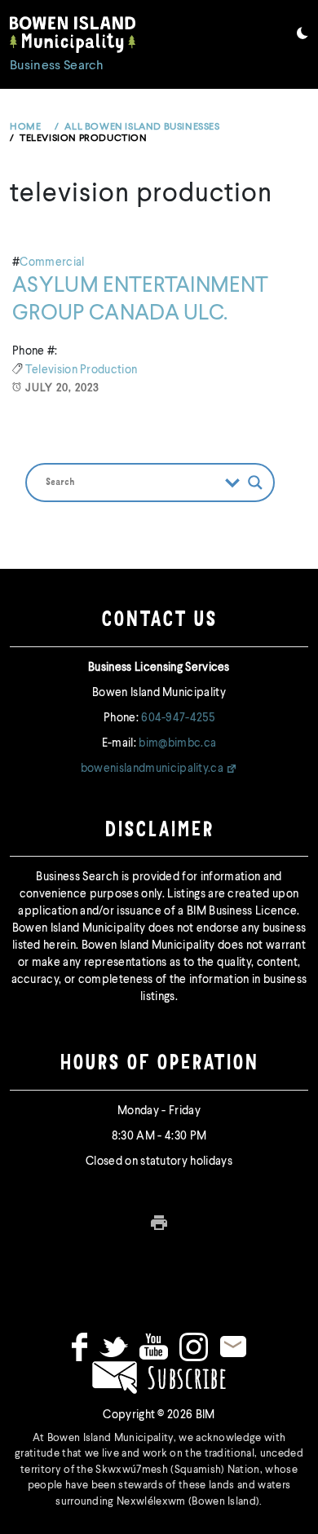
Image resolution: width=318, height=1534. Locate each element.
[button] (302, 36)
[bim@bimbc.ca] (233, 1346)
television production (81, 370)
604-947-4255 (177, 718)
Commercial (52, 262)
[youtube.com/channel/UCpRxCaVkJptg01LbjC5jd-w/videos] (153, 1346)
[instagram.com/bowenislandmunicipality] (193, 1346)
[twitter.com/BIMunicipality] (113, 1346)
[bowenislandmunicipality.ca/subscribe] (159, 1376)
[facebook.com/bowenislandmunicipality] (79, 1346)
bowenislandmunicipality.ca (152, 768)
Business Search (57, 66)
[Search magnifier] (255, 482)
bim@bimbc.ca (177, 743)
